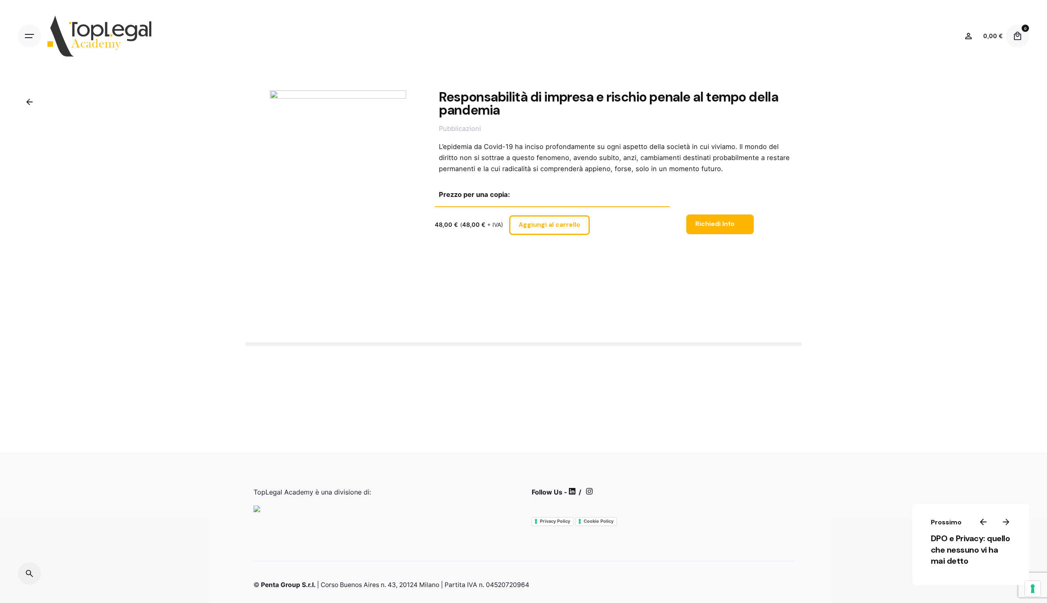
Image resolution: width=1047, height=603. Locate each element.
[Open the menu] (29, 36)
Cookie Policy (598, 521)
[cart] (1017, 36)
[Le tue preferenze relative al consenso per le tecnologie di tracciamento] (1032, 588)
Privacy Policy (555, 521)
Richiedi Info (715, 224)
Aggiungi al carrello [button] (549, 225)
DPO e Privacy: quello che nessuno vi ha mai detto (969, 549)
